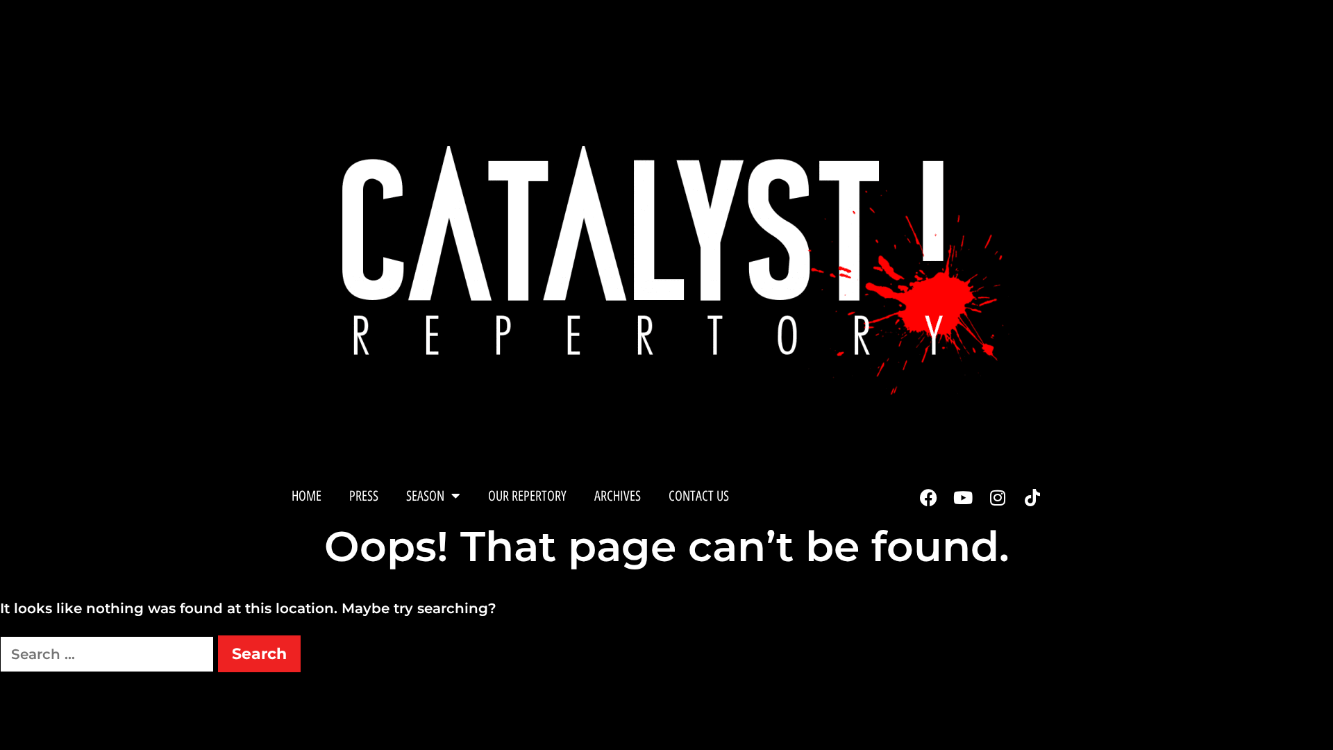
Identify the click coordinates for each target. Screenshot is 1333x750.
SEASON (425, 496)
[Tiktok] (1032, 497)
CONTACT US (699, 496)
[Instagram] (997, 497)
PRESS (363, 496)
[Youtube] (963, 497)
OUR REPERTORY (527, 496)
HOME (306, 496)
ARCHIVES (617, 496)
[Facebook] (928, 497)
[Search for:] (109, 654)
